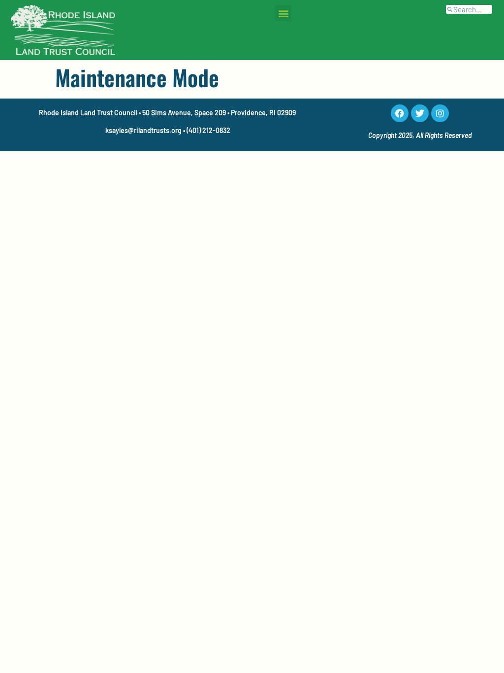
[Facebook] (400, 113)
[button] (283, 13)
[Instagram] (440, 113)
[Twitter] (420, 113)
